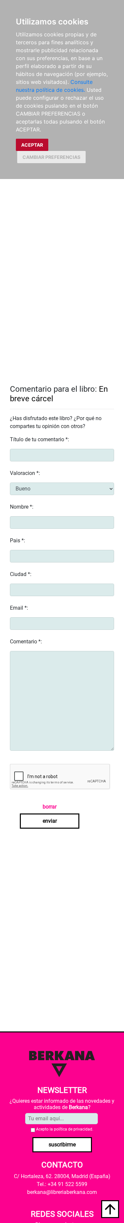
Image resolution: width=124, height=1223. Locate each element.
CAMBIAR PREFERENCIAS (51, 157)
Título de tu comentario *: (39, 439)
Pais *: (17, 540)
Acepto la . (64, 1129)
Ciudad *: (20, 574)
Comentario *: (26, 641)
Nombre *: (21, 507)
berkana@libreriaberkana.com (62, 1192)
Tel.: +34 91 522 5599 (62, 1184)
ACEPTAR (32, 145)
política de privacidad (73, 1129)
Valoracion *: (25, 473)
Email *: (19, 608)
